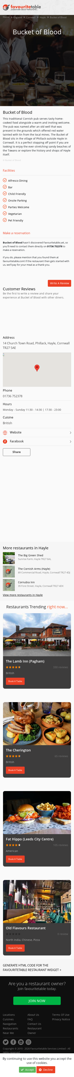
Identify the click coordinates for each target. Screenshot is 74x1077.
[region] (37, 372)
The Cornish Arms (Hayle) (34, 569)
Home (6, 17)
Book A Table (15, 681)
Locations (9, 1015)
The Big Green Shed (30, 555)
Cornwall (30, 17)
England (17, 17)
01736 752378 (12, 396)
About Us (33, 1015)
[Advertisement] (37, 316)
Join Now (37, 1001)
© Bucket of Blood (12, 160)
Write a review (59, 283)
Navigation (10, 1024)
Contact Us (34, 1024)
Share (17, 452)
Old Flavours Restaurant (26, 928)
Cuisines (8, 1019)
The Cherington (18, 750)
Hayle (43, 17)
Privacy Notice (61, 1019)
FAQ (30, 1019)
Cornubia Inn (26, 582)
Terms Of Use (60, 1015)
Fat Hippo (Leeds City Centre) (30, 839)
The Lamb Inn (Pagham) (25, 661)
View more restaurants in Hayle (23, 595)
